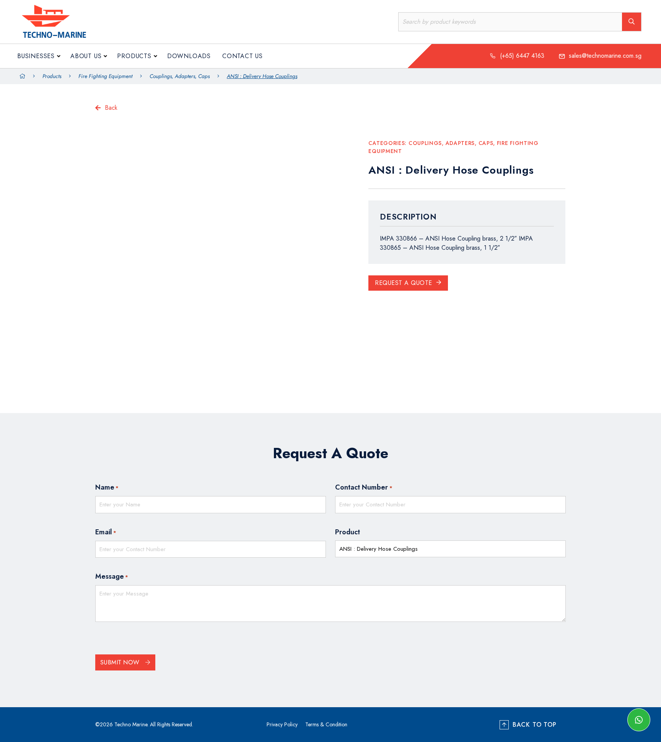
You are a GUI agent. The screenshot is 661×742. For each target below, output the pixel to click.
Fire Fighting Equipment (105, 76)
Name (107, 487)
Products (134, 56)
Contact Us (242, 56)
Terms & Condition (326, 724)
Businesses (36, 56)
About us (85, 56)
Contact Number (363, 487)
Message (111, 576)
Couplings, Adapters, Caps (180, 76)
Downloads (189, 56)
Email (105, 532)
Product (347, 532)
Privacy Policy (282, 724)
